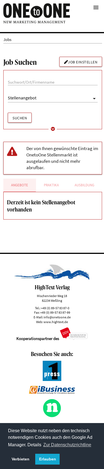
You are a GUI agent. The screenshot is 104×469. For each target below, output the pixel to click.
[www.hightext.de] (52, 278)
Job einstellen (82, 62)
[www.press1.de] (52, 379)
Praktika (51, 185)
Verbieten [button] (20, 459)
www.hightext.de (56, 322)
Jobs (7, 39)
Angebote (19, 185)
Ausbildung (84, 185)
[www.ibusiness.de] (52, 392)
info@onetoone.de (57, 317)
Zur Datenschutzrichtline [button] (67, 444)
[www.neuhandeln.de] (52, 416)
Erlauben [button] (47, 459)
